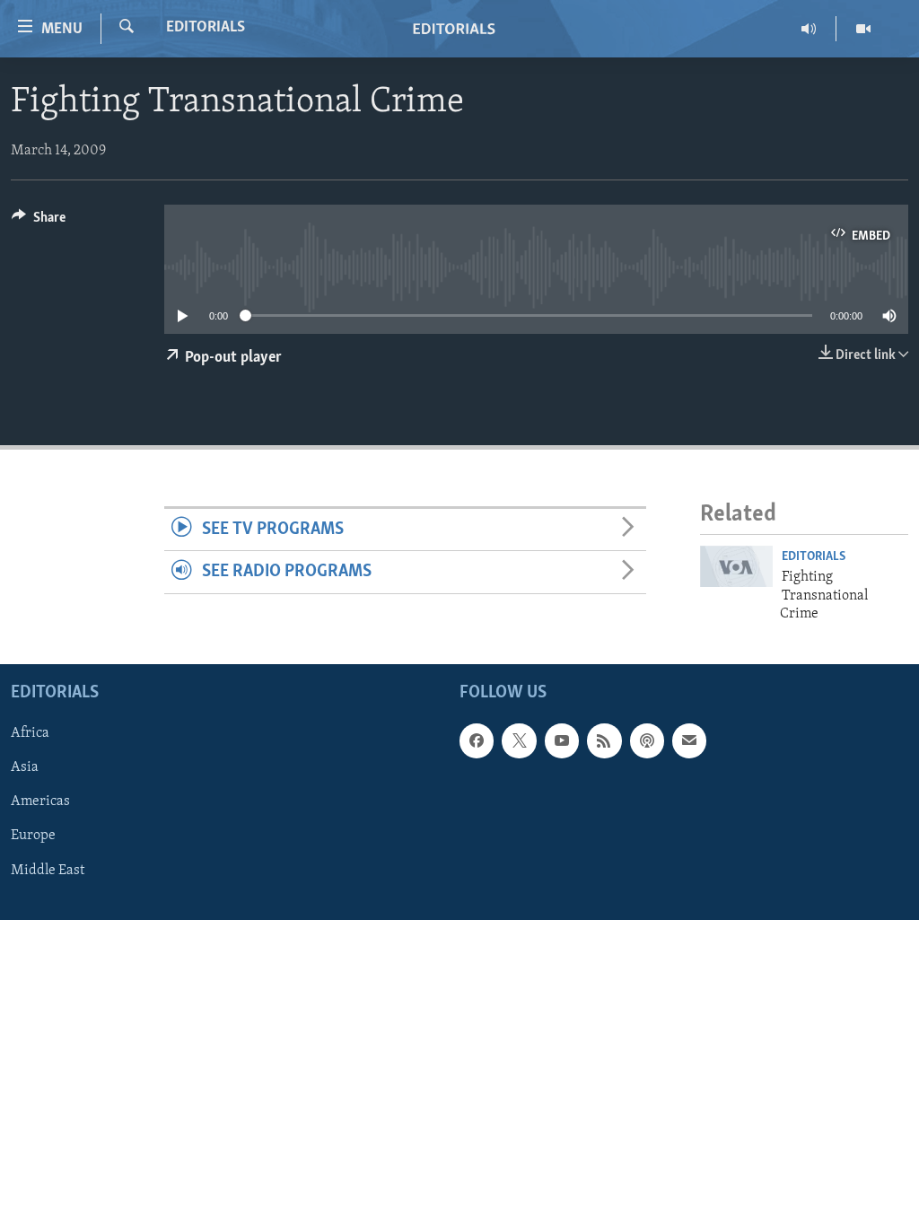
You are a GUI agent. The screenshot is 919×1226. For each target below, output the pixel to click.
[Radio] (809, 28)
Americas (40, 802)
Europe (33, 836)
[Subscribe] (689, 741)
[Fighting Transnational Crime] (736, 566)
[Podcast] (647, 741)
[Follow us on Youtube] (562, 741)
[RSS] (604, 741)
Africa (30, 734)
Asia (25, 768)
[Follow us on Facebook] (477, 741)
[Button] (39, 222)
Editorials (205, 28)
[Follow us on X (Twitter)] (519, 741)
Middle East (47, 870)
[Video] (863, 28)
